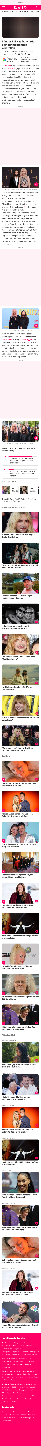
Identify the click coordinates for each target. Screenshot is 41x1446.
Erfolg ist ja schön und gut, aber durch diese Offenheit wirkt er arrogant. (22, 473)
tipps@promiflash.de (11, 501)
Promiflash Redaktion (24, 51)
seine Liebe (7, 339)
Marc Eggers (27, 339)
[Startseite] (20, 7)
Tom (25, 207)
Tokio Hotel (11, 68)
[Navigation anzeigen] (3, 7)
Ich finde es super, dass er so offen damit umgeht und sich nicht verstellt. (20, 460)
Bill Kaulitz (6, 66)
